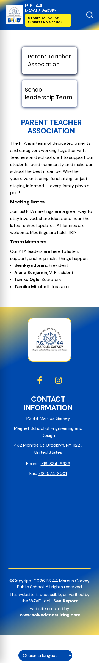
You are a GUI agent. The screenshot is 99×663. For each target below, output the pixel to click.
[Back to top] (90, 15)
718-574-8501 (52, 473)
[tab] (49, 60)
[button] (78, 14)
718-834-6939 (55, 463)
